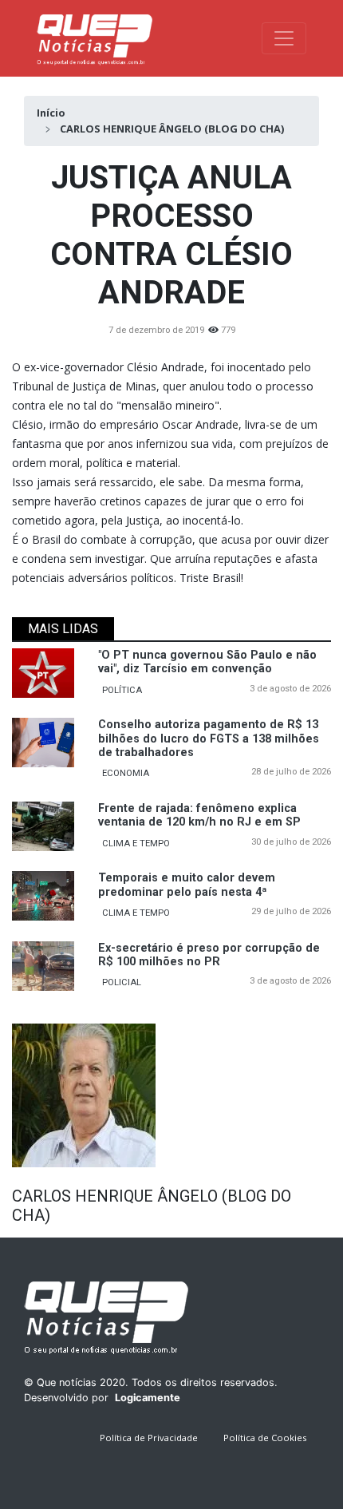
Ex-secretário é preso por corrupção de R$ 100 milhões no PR (209, 954)
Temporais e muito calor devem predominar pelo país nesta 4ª (186, 884)
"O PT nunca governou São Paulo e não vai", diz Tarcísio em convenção (207, 661)
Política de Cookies (264, 1438)
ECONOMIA (125, 773)
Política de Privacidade (149, 1438)
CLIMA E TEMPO (136, 843)
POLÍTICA (122, 690)
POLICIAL (121, 982)
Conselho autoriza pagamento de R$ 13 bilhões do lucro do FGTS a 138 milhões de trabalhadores (208, 738)
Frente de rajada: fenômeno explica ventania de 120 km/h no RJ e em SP (199, 815)
